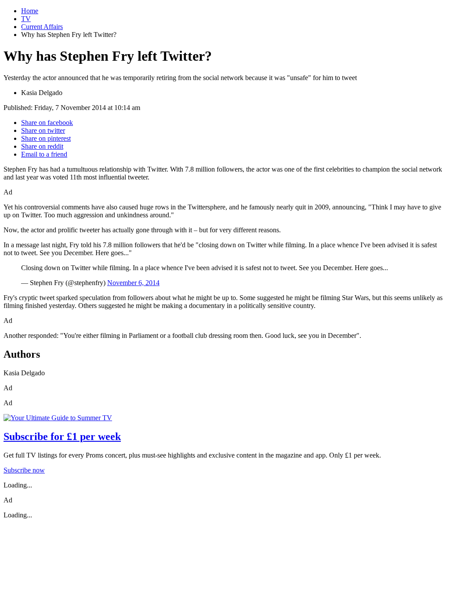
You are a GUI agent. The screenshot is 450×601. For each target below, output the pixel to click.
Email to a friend (44, 154)
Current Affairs (42, 26)
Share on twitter (43, 130)
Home (29, 11)
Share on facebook (47, 122)
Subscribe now (24, 470)
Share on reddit (42, 146)
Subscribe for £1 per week (62, 436)
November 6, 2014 (133, 282)
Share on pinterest (46, 138)
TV (26, 18)
